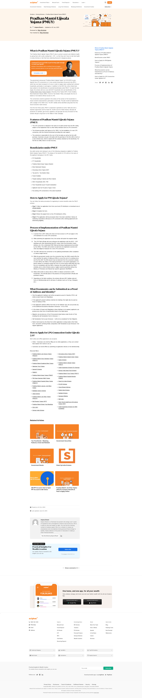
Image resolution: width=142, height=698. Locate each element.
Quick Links (108, 622)
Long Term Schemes (63, 6)
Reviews (92, 638)
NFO (58, 635)
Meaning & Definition (76, 6)
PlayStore (109, 674)
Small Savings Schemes (50, 6)
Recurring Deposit (61, 641)
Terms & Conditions (66, 684)
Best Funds (34, 655)
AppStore (101, 674)
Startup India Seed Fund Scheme (67, 370)
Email (32, 627)
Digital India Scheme (64, 390)
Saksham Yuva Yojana (38, 366)
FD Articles (76, 630)
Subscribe (108, 668)
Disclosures (56, 684)
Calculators (63, 655)
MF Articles (77, 624)
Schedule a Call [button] (38, 73)
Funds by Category (36, 650)
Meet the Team (94, 624)
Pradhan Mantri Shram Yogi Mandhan (42, 404)
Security (87, 684)
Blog (107, 624)
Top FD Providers (93, 650)
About (91, 622)
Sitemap (94, 684)
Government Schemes (35, 6)
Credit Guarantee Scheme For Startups (69, 367)
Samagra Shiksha (63, 396)
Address (33, 630)
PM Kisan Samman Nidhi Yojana (41, 378)
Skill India (61, 399)
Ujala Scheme (36, 393)
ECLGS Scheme (62, 384)
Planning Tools (109, 627)
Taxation (76, 627)
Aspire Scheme (62, 360)
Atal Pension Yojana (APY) (39, 401)
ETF (58, 633)
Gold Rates (60, 638)
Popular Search (93, 655)
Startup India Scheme (38, 410)
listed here (96, 692)
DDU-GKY (35, 407)
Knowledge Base (78, 622)
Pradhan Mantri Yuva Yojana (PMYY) (68, 373)
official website (36, 208)
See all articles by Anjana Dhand (50, 535)
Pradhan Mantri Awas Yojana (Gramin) (40, 92)
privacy (65, 554)
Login (109, 2)
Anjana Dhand (38, 27)
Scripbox (32, 14)
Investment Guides (89, 6)
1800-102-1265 (34, 622)
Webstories (109, 633)
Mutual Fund (60, 624)
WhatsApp (33, 624)
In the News (93, 633)
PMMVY (34, 372)
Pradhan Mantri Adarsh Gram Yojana (68, 357)
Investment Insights (38, 543)
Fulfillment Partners (78, 684)
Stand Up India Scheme (64, 381)
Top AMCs (62, 650)
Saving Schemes (40, 14)
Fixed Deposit (60, 627)
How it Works (93, 627)
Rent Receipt (109, 630)
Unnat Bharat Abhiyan (64, 387)
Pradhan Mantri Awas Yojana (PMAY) (42, 375)
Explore (59, 622)
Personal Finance (78, 633)
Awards (92, 630)
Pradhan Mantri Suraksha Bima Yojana (42, 363)
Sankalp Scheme (62, 393)
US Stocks (59, 630)
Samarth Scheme (37, 369)
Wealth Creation (78, 638)
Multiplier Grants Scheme (39, 390)
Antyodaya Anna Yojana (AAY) (66, 354)
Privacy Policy (47, 684)
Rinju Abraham (42, 30)
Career (92, 635)
